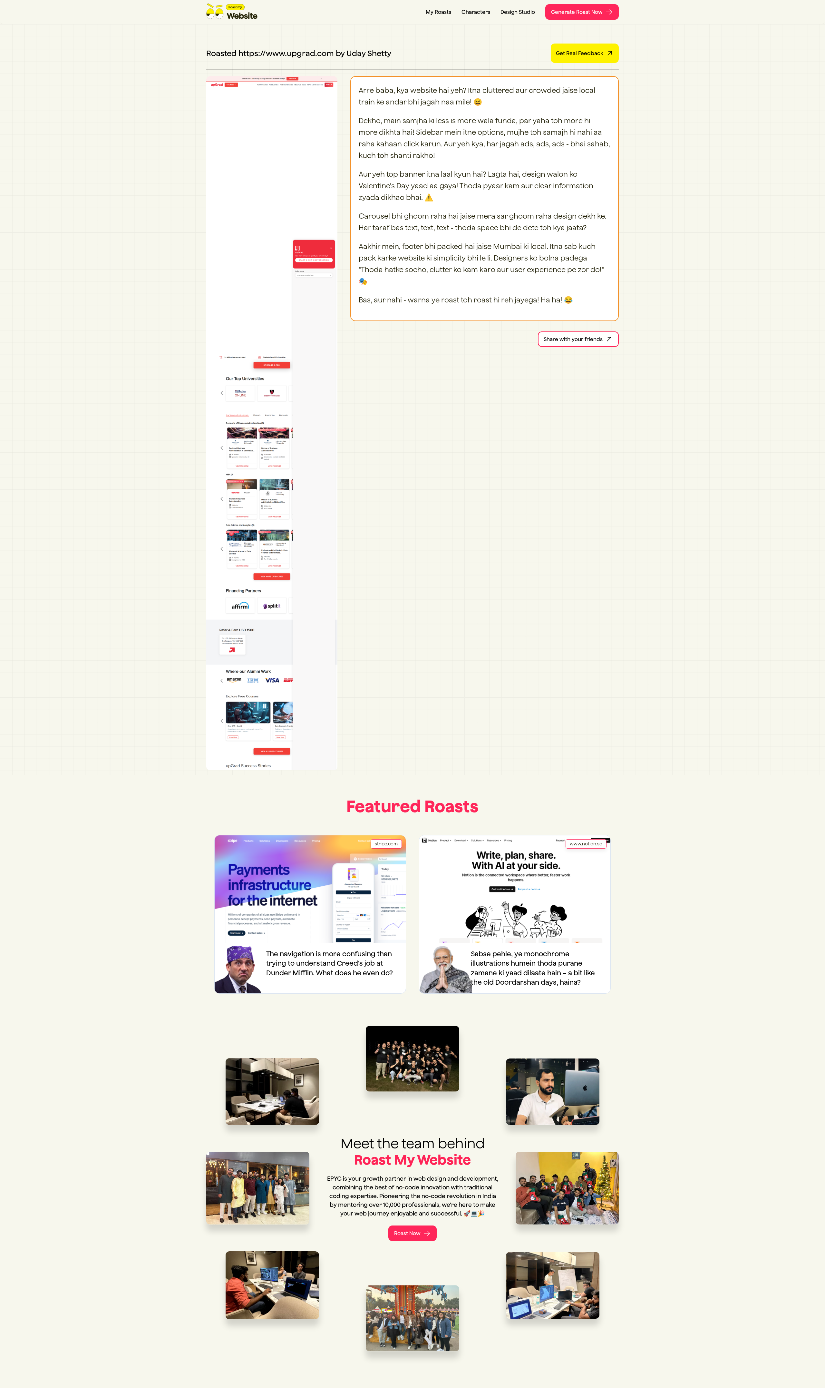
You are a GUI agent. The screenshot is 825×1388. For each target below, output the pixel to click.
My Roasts (438, 12)
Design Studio (517, 12)
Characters (475, 12)
